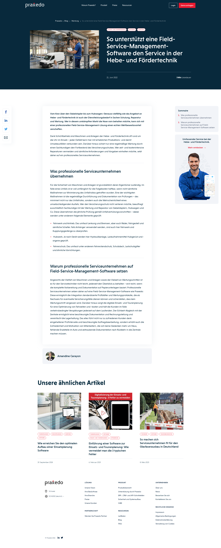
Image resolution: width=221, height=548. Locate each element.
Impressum (160, 512)
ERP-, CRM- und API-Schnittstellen (131, 495)
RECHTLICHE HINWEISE (165, 507)
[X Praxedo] (62, 538)
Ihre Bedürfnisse (91, 492)
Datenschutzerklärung (164, 520)
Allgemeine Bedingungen (166, 516)
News (158, 492)
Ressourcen (127, 5)
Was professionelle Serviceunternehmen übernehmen (196, 116)
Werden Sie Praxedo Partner (96, 516)
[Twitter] (6, 129)
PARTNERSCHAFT (91, 511)
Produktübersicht (124, 488)
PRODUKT (122, 482)
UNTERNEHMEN (162, 482)
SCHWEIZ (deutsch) (55, 496)
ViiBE (120, 503)
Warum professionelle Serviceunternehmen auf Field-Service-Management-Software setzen (198, 125)
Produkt (104, 5)
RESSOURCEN (123, 511)
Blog (66, 21)
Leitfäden (122, 516)
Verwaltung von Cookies (165, 524)
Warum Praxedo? (88, 5)
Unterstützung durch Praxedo (129, 492)
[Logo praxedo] (65, 483)
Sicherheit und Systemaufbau (129, 499)
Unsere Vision (90, 488)
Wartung (75, 21)
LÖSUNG (88, 482)
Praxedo (58, 21)
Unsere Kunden (91, 503)
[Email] (6, 137)
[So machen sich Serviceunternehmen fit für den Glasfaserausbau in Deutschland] (161, 411)
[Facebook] (6, 112)
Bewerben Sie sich (163, 495)
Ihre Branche (90, 495)
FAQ (120, 524)
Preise (114, 5)
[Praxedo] (35, 5)
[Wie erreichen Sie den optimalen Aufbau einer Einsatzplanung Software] (59, 411)
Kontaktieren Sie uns (163, 499)
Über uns (159, 488)
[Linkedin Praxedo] (59, 538)
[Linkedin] (6, 120)
